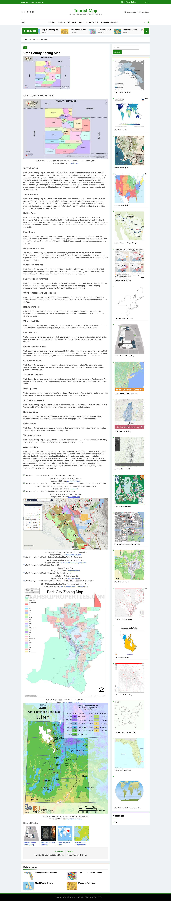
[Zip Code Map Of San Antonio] (134, 33)
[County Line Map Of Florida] (102, 32)
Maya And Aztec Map (129, 2)
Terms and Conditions (109, 22)
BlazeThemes (98, 897)
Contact (61, 22)
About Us (51, 22)
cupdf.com (74, 163)
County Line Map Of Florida (117, 30)
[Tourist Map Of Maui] (75, 31)
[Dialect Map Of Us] (50, 32)
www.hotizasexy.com (73, 819)
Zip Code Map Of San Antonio (90, 873)
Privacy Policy (92, 22)
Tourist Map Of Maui (88, 30)
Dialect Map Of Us (62, 30)
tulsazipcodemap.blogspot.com (73, 563)
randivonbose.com (73, 555)
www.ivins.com (74, 497)
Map (25, 48)
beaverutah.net (74, 571)
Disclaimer (72, 22)
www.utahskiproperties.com (74, 702)
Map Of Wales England (44, 883)
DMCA (81, 22)
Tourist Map (85, 10)
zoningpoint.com (73, 481)
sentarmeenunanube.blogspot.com (74, 586)
